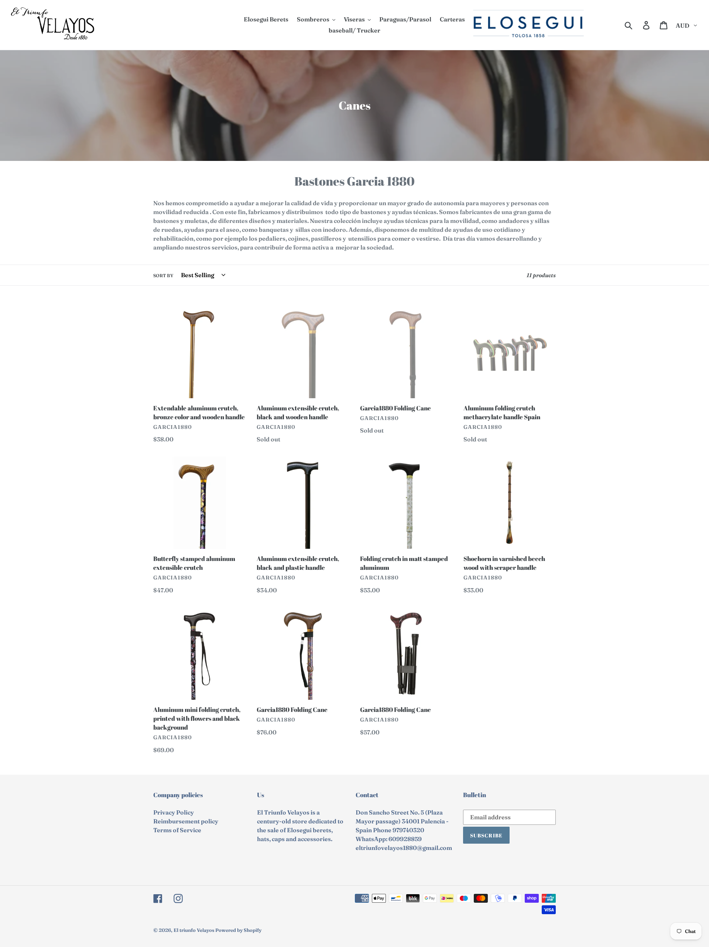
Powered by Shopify (238, 930)
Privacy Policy (173, 812)
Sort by (163, 275)
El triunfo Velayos (194, 930)
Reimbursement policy (185, 821)
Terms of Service (177, 830)
